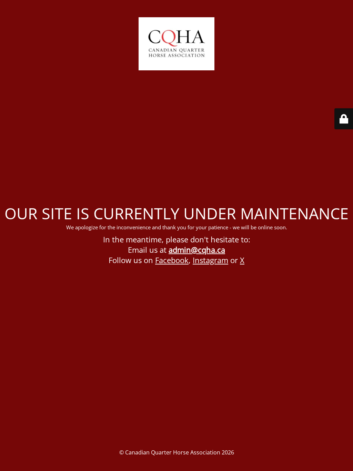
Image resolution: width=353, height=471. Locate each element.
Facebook (172, 260)
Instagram (210, 260)
